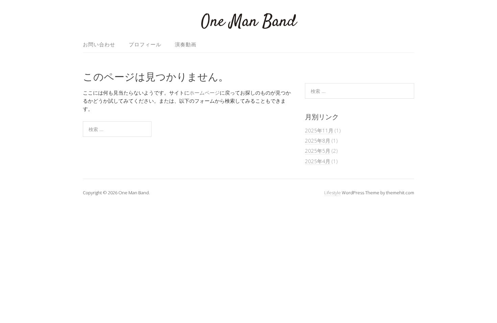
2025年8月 (317, 140)
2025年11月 (319, 130)
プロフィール (145, 44)
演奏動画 (185, 44)
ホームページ (204, 92)
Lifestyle (332, 193)
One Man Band (248, 22)
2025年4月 (317, 161)
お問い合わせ (99, 44)
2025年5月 (317, 150)
